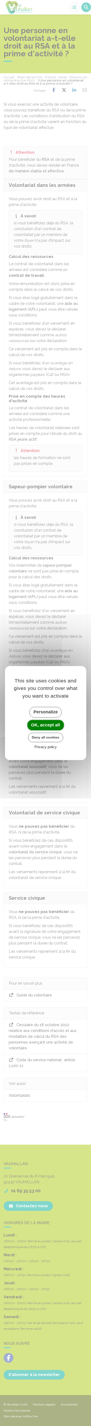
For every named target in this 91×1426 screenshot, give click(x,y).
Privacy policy (45, 747)
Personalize (45, 711)
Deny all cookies (45, 737)
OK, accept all (45, 725)
